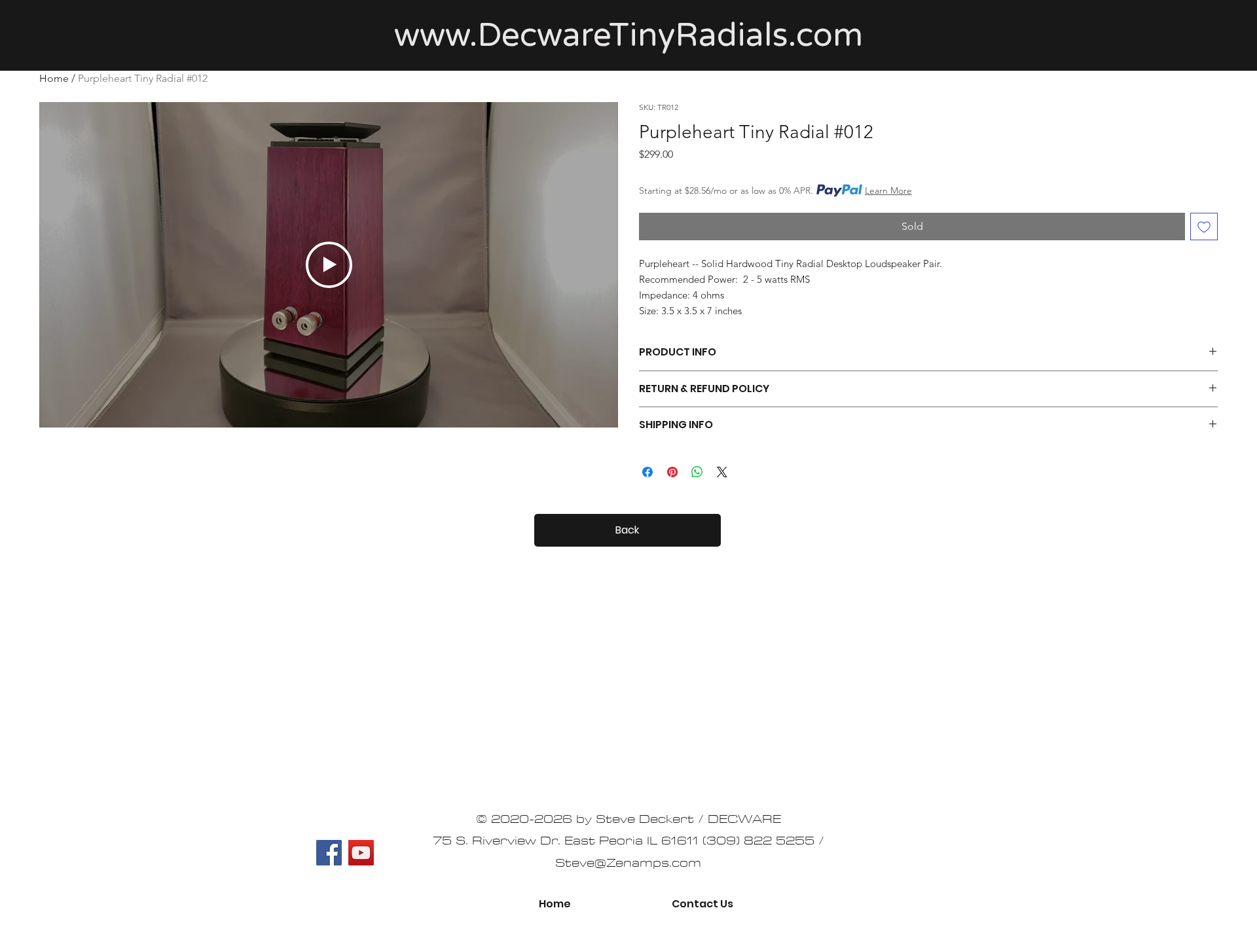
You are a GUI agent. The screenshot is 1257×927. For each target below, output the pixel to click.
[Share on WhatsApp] (697, 472)
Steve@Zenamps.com (628, 863)
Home (54, 78)
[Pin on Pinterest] (672, 472)
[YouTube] (361, 852)
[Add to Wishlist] (1204, 226)
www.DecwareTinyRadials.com (628, 35)
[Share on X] (722, 472)
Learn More (888, 190)
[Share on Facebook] (647, 472)
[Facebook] (329, 852)
